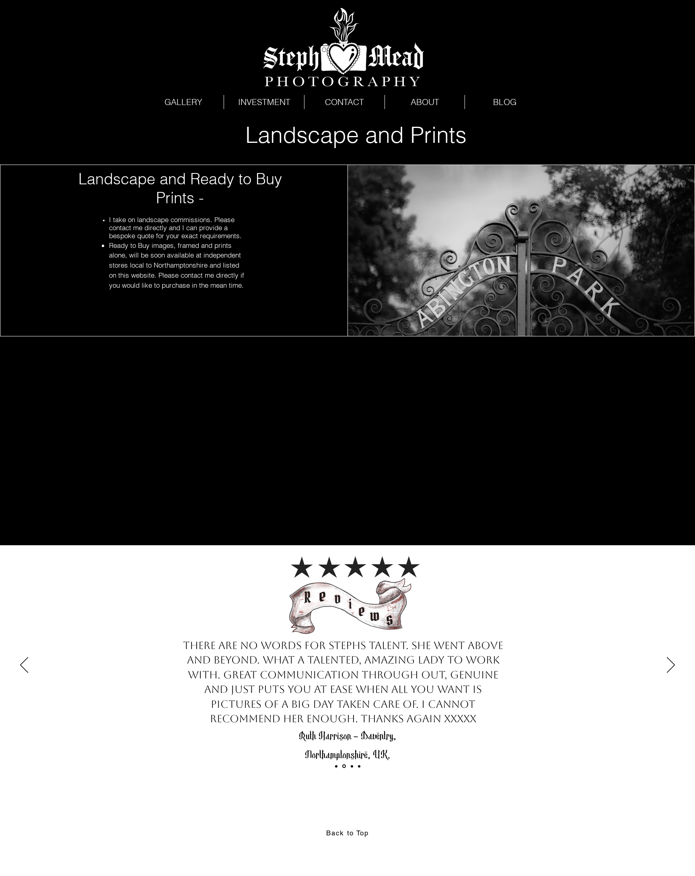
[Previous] (24, 665)
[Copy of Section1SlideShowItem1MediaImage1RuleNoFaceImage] (336, 766)
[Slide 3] (344, 766)
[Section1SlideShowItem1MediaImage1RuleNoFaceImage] (352, 766)
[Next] (671, 665)
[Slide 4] (359, 766)
